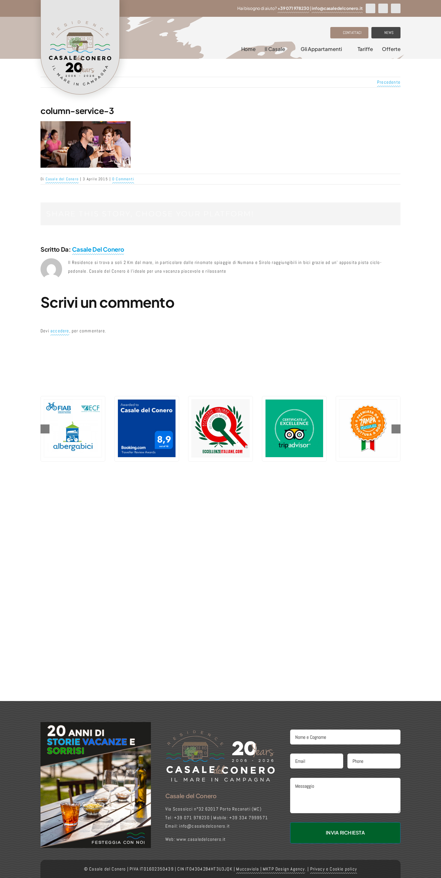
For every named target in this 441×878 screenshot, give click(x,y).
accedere (59, 331)
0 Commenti (123, 178)
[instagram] (383, 8)
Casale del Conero (62, 178)
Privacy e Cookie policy (333, 869)
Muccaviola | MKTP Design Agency (270, 869)
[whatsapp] (395, 8)
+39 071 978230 (293, 8)
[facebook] (370, 8)
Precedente (388, 82)
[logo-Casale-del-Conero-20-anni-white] (220, 732)
